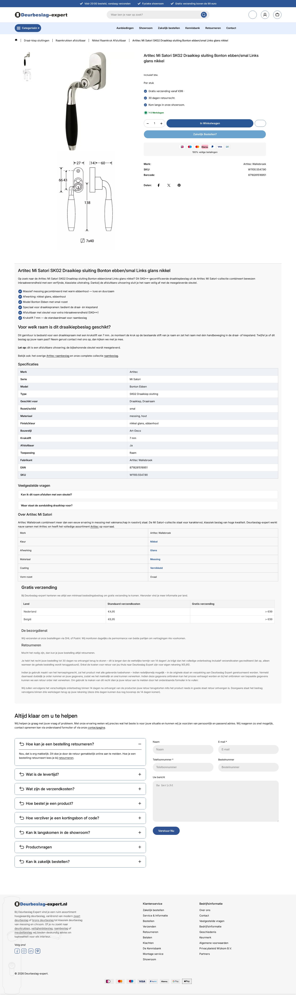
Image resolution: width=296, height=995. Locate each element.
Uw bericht (159, 777)
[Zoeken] (204, 15)
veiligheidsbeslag (42, 928)
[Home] (16, 39)
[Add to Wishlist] (260, 123)
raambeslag (111, 355)
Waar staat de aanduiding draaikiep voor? (46, 505)
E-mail (222, 741)
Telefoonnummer (163, 759)
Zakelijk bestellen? (205, 134)
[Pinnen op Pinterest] (179, 185)
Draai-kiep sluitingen (36, 40)
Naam (156, 741)
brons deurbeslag (43, 920)
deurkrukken (22, 928)
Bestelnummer (226, 759)
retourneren (66, 757)
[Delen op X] (169, 185)
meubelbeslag (23, 932)
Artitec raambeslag (57, 355)
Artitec (94, 526)
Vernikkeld (156, 567)
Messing (155, 559)
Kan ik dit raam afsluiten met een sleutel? (46, 494)
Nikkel (154, 541)
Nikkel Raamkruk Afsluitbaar (109, 40)
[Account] (265, 15)
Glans (153, 550)
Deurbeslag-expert (36, 973)
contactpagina (96, 727)
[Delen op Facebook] (159, 185)
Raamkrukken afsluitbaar (71, 40)
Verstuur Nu (166, 830)
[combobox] (158, 15)
